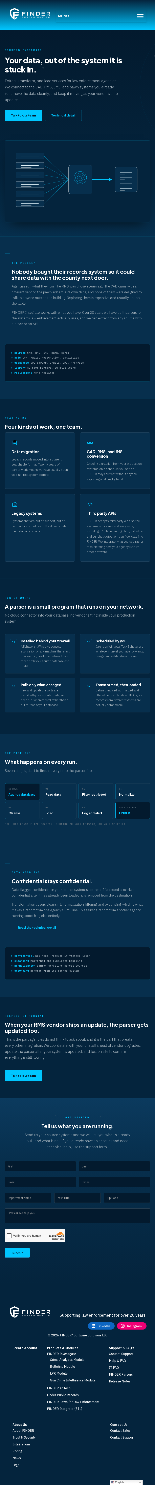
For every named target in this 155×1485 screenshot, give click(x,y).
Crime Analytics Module (67, 1360)
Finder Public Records (63, 1395)
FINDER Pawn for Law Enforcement (73, 1402)
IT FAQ (114, 1367)
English (119, 1482)
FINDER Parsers (121, 1374)
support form (96, 1147)
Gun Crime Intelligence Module (72, 1380)
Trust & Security (24, 1437)
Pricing (17, 1451)
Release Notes (120, 1381)
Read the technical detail (37, 927)
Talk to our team (23, 115)
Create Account (25, 1348)
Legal (17, 1465)
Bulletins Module (62, 1366)
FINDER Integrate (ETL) (64, 1409)
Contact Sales (120, 1430)
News (17, 1458)
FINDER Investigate (61, 1354)
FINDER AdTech (58, 1388)
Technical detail (63, 115)
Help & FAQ (117, 1361)
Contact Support (121, 1354)
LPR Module (59, 1373)
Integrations (21, 1444)
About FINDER (23, 1430)
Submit (17, 1253)
